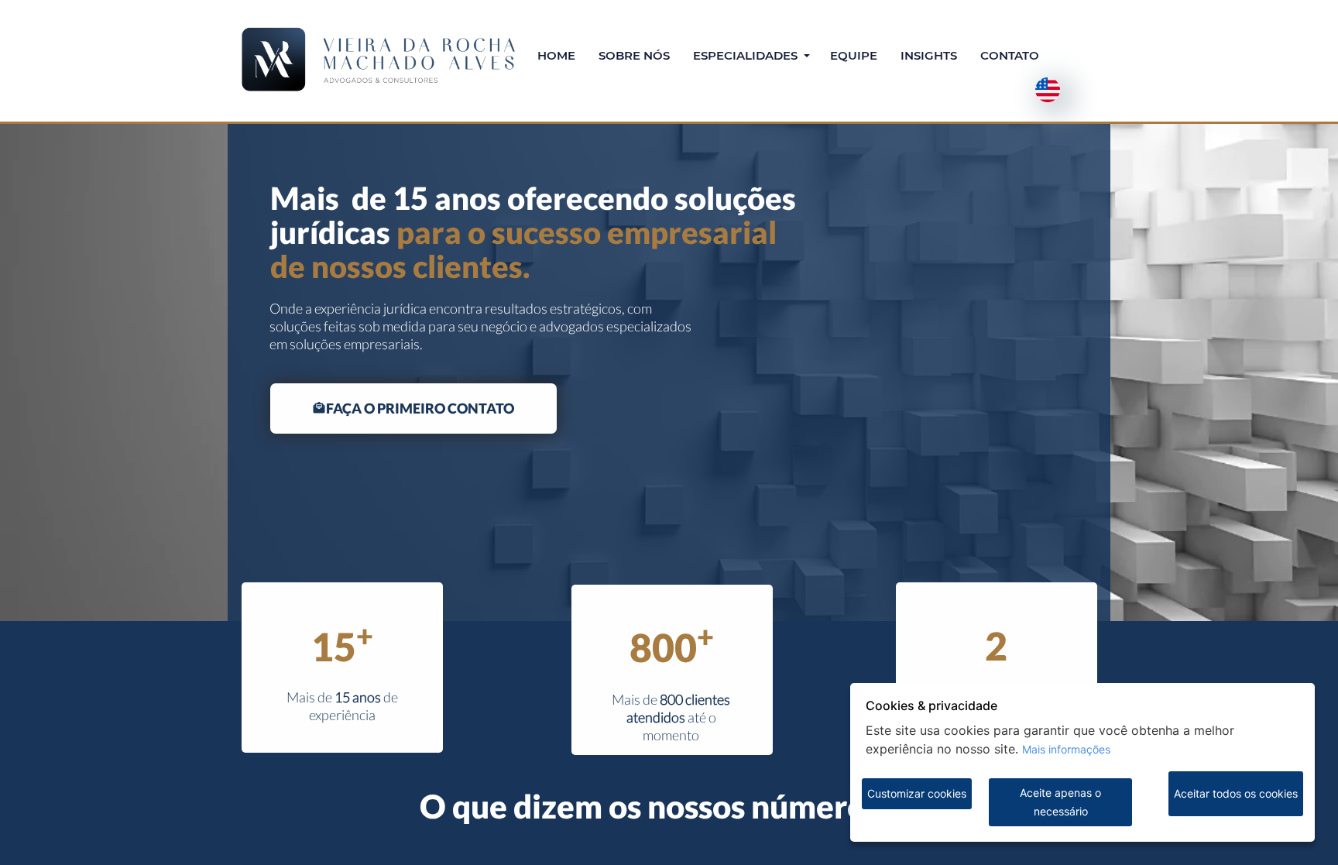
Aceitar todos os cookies (1236, 793)
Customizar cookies (916, 793)
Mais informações (1066, 749)
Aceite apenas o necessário (1060, 802)
